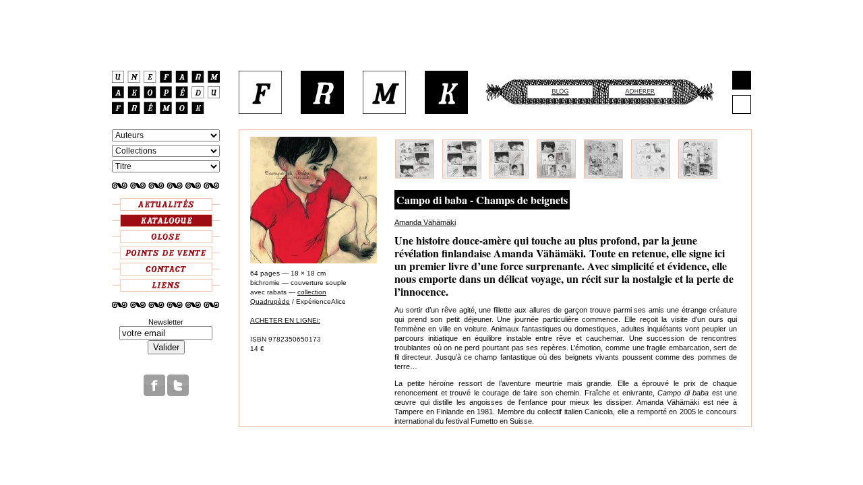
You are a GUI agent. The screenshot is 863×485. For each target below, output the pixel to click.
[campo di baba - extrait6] (650, 176)
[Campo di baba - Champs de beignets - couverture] (313, 261)
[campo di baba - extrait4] (556, 176)
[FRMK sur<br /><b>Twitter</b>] (178, 393)
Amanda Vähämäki (425, 222)
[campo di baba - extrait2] (461, 176)
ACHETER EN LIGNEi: (285, 320)
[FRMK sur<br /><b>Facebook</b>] (154, 393)
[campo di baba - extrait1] (414, 176)
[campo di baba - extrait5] (603, 176)
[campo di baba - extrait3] (509, 176)
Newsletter (165, 322)
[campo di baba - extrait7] (697, 176)
